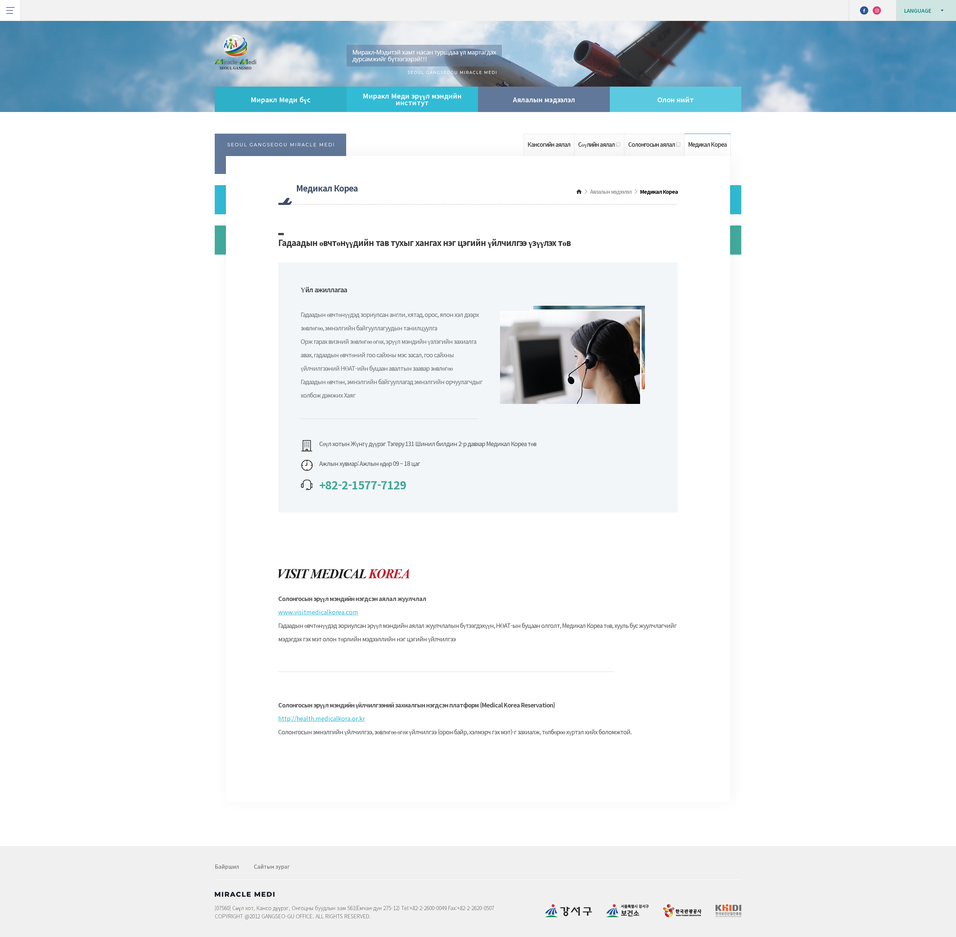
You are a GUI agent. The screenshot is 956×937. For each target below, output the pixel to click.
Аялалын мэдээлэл (544, 99)
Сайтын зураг (272, 866)
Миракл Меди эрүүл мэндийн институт (412, 99)
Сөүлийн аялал (597, 144)
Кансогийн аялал (549, 144)
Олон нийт (675, 99)
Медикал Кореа (707, 144)
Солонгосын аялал (652, 144)
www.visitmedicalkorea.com (318, 611)
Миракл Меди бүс (281, 99)
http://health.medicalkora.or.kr (321, 718)
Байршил (227, 866)
